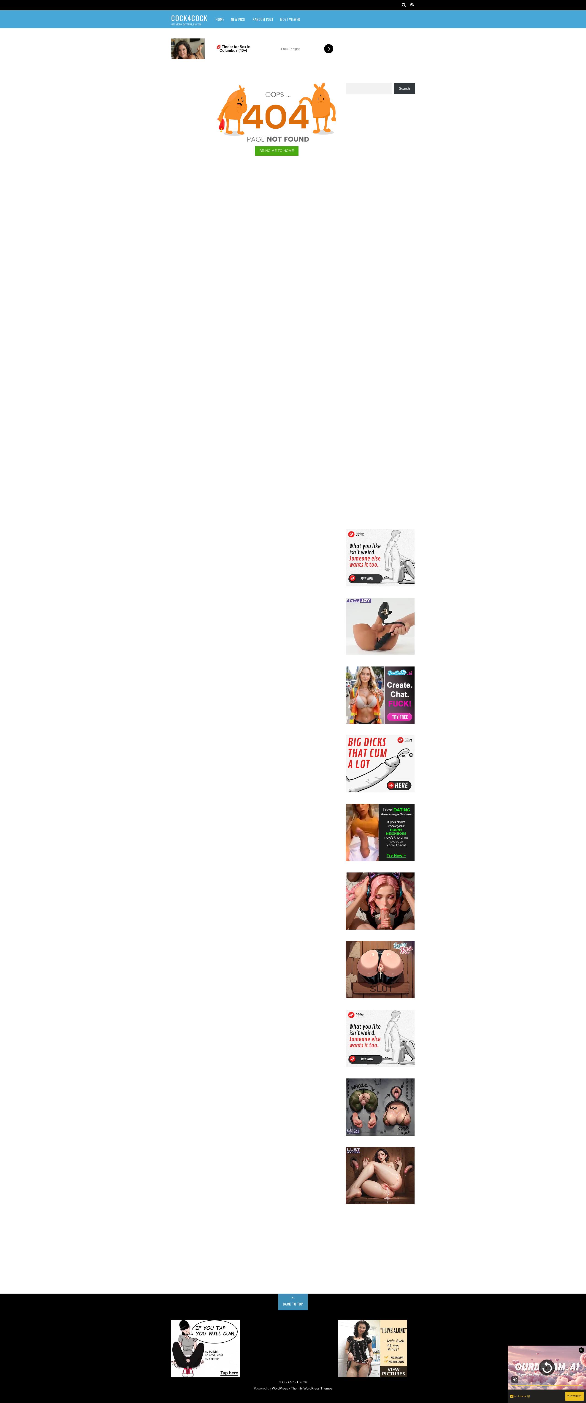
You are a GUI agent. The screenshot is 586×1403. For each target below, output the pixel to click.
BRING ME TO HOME (277, 151)
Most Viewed (290, 19)
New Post (238, 19)
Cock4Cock (290, 1382)
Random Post (262, 19)
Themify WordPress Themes (311, 1388)
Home (220, 19)
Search (404, 88)
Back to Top (293, 1303)
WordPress (280, 1388)
